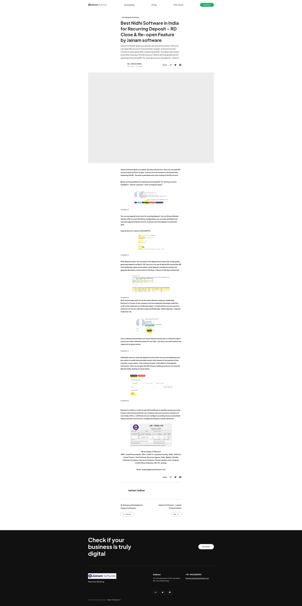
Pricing (154, 5)
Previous (128, 514)
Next (174, 514)
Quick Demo (207, 5)
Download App (129, 5)
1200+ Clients (178, 5)
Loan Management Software (130, 17)
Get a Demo (206, 547)
